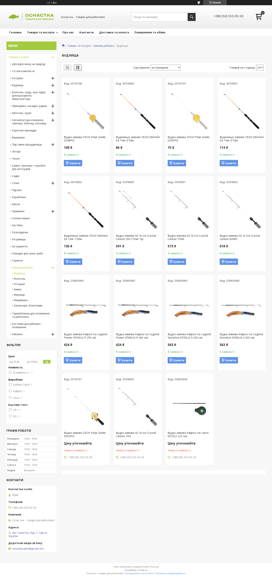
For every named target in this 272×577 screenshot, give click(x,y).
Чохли (16, 158)
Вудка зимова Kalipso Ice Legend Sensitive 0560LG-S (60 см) (241, 335)
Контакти (86, 32)
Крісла (16, 204)
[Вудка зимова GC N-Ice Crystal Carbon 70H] (138, 407)
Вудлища (17, 85)
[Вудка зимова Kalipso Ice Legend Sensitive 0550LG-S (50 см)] (190, 308)
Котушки (17, 78)
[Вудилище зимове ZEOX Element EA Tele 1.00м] (86, 209)
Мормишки (21, 300)
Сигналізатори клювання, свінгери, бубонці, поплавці (29, 121)
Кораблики (19, 197)
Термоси (17, 260)
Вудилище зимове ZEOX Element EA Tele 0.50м (138, 138)
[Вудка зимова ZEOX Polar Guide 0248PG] (86, 111)
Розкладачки (20, 232)
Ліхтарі (16, 151)
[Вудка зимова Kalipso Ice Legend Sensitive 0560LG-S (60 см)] (242, 308)
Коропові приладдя (24, 130)
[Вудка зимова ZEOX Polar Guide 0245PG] (190, 111)
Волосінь (19, 278)
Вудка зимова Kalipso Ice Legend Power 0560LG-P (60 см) (137, 335)
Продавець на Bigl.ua (136, 570)
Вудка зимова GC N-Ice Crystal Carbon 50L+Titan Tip (136, 237)
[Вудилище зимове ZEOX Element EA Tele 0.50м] (138, 111)
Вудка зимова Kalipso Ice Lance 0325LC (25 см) (188, 434)
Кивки (17, 289)
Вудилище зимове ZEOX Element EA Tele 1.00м (86, 237)
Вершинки (18, 137)
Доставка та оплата (114, 32)
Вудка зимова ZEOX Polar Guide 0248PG (85, 138)
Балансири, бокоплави (28, 305)
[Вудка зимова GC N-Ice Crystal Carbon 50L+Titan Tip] (138, 209)
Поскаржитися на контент (139, 573)
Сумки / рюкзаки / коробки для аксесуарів (28, 167)
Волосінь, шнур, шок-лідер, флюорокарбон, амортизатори (29, 95)
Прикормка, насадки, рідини (29, 106)
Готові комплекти (23, 71)
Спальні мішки (21, 218)
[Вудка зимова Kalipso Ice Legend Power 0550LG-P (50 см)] (86, 308)
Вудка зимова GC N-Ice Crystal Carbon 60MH (240, 237)
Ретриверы (19, 239)
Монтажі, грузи (21, 113)
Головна (15, 32)
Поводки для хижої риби (27, 253)
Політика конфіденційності (171, 573)
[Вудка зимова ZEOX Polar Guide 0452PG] (86, 407)
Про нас (68, 32)
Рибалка (17, 334)
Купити (75, 163)
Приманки (18, 211)
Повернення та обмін (150, 32)
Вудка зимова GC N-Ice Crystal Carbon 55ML (188, 237)
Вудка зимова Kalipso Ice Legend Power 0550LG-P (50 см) (85, 335)
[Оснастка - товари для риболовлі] (31, 17)
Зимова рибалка (103, 45)
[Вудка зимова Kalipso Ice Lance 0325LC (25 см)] (190, 407)
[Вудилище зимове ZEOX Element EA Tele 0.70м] (242, 111)
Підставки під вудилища (27, 144)
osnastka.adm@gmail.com (28, 548)
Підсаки (16, 190)
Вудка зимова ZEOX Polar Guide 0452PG (85, 434)
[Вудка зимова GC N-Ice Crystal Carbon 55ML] (190, 209)
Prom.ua (154, 566)
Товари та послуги (40, 32)
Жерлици (19, 294)
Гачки (15, 183)
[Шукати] (192, 17)
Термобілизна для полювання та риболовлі (31, 315)
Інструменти (20, 246)
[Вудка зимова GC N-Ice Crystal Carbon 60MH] (242, 209)
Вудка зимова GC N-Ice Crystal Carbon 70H (136, 434)
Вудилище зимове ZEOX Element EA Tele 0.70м (242, 138)
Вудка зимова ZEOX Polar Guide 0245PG (188, 138)
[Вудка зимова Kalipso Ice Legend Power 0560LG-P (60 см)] (138, 308)
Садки (15, 176)
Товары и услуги (18, 57)
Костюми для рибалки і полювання (26, 325)
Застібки (17, 225)
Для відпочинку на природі (28, 64)
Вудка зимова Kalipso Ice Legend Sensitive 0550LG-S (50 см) (189, 335)
